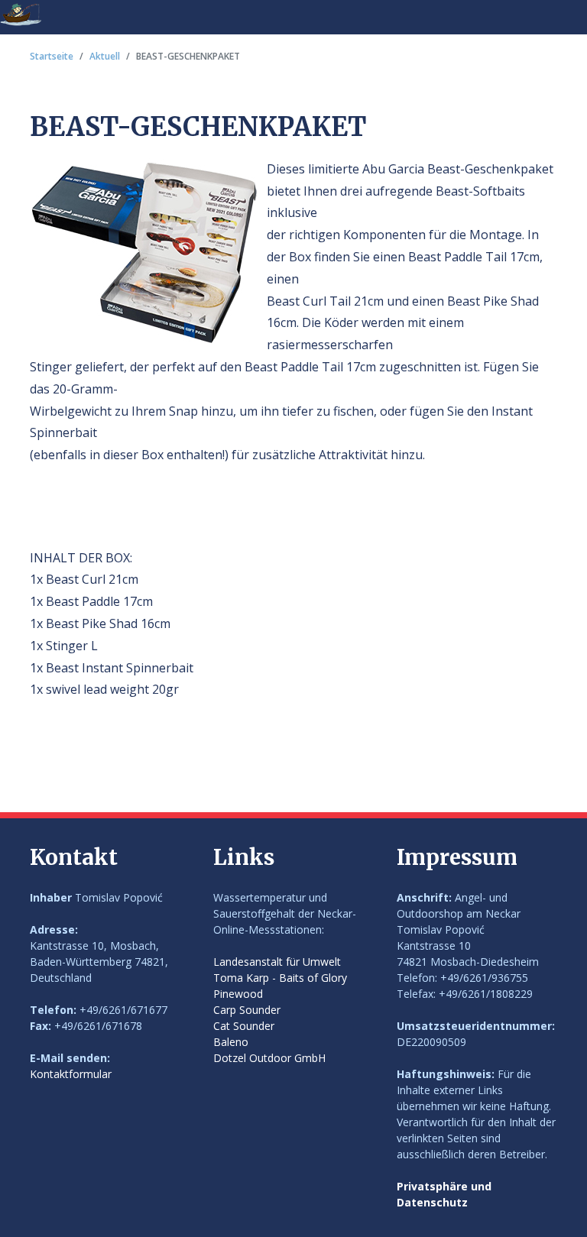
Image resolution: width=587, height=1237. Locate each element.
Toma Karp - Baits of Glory (280, 977)
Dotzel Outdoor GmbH (269, 1058)
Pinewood (238, 993)
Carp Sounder (247, 1009)
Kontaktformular (71, 1074)
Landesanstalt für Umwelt (277, 961)
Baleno (230, 1042)
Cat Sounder (243, 1025)
